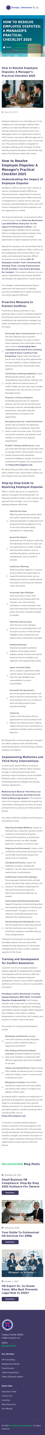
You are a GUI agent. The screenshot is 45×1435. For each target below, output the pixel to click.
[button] (37, 7)
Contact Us (7, 1396)
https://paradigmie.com (21, 465)
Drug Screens (8, 1368)
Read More (10, 1193)
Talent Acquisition (10, 1372)
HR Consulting (8, 1360)
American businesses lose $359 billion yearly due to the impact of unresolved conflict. (22, 223)
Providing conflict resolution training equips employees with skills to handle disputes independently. (21, 997)
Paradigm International (20, 1426)
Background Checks (11, 1364)
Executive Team (9, 1392)
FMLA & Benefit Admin (12, 1377)
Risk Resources (9, 1404)
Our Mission (7, 1409)
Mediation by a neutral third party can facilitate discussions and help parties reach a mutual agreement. (21, 795)
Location (6, 1400)
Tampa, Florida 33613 (12, 1335)
